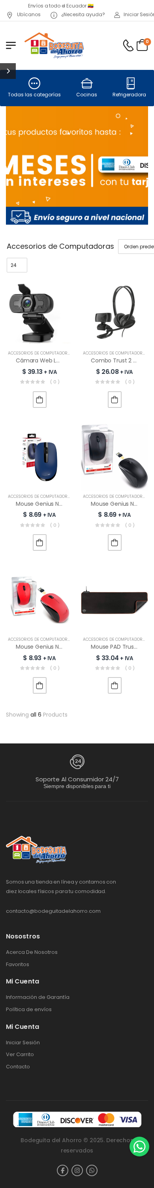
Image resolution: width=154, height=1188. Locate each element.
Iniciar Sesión (23, 1043)
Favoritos (17, 964)
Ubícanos (28, 14)
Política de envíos (29, 1009)
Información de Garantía (37, 997)
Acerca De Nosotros (32, 952)
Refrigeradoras (131, 94)
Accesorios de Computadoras (40, 353)
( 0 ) (55, 381)
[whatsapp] (92, 1170)
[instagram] (77, 1170)
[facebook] (62, 1170)
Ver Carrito (20, 1054)
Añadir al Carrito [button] (40, 399)
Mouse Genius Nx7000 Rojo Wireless (64, 647)
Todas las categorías (34, 94)
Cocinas (86, 94)
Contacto (18, 1067)
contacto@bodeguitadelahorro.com (53, 911)
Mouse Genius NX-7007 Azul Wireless (65, 504)
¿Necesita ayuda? (82, 14)
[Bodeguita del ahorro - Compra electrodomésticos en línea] (54, 45)
